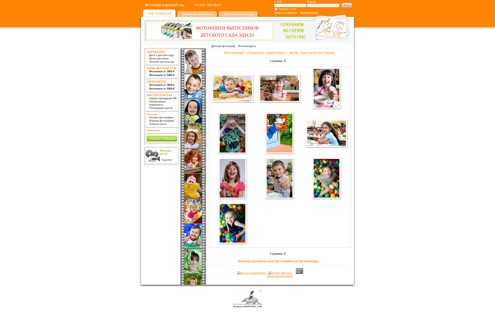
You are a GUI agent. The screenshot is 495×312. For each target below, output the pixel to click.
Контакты (153, 130)
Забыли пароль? (309, 12)
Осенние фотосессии (161, 61)
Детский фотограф (223, 46)
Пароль (311, 1)
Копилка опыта (158, 124)
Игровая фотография (161, 120)
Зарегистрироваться (285, 12)
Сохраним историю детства (313, 25)
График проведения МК (163, 98)
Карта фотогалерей (279, 276)
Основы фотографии (161, 117)
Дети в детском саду (161, 55)
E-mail (278, 1)
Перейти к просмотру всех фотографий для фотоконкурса (278, 261)
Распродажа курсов (160, 108)
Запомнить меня (288, 9)
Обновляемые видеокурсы (157, 103)
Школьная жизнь (159, 58)
